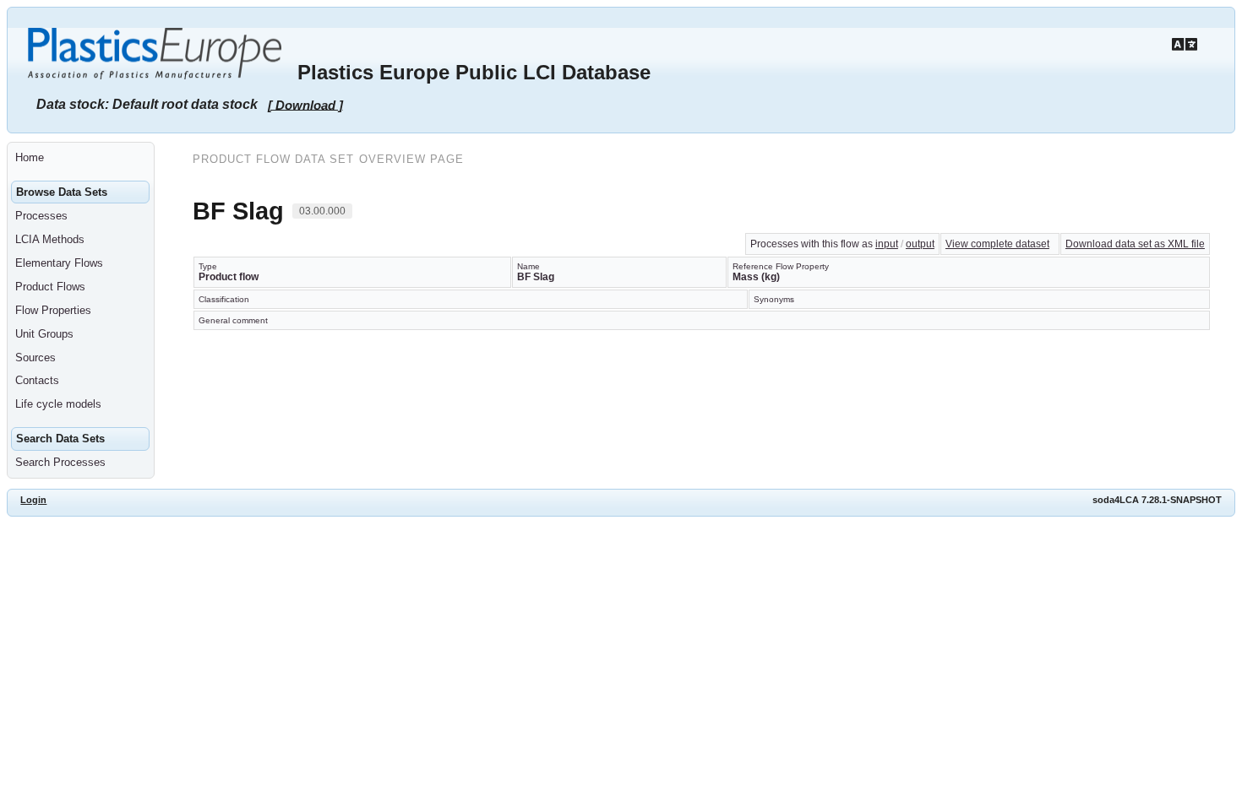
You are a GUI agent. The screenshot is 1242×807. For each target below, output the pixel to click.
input (886, 244)
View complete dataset (997, 244)
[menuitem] (80, 158)
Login (33, 500)
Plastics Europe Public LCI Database (474, 72)
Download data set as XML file (1135, 244)
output (920, 244)
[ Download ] (305, 104)
